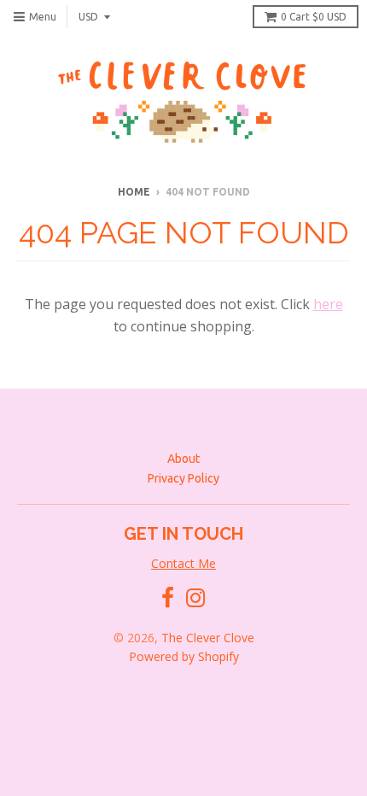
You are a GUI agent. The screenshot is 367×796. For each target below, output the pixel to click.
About (183, 458)
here (328, 304)
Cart (314, 16)
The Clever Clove (207, 637)
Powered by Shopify (184, 656)
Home (134, 191)
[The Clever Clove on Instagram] (196, 598)
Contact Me (183, 563)
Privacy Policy (183, 478)
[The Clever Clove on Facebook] (167, 598)
